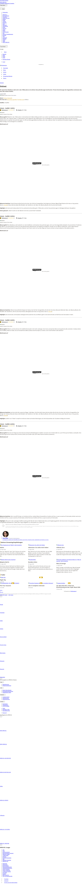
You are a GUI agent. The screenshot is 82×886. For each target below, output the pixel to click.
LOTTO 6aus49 (6, 706)
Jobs (3, 859)
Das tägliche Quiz (6, 710)
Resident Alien (32, 562)
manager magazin (6, 852)
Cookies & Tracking (7, 871)
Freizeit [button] (2, 701)
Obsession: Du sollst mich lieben (38, 547)
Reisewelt (5, 712)
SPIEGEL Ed (5, 861)
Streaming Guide (6, 709)
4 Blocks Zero (60, 547)
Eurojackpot (5, 703)
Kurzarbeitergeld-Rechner (8, 691)
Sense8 (5, 205)
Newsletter (5, 872)
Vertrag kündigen (6, 869)
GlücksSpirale (5, 705)
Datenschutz (5, 864)
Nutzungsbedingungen (7, 867)
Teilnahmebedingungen (7, 868)
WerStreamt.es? (73, 591)
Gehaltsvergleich (6, 697)
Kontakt (4, 873)
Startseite (5, 68)
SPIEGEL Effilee (6, 854)
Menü (5, 52)
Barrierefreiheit (6, 865)
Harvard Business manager (8, 853)
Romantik (9, 98)
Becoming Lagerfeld (12, 99)
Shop (4, 850)
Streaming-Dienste (7, 76)
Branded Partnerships (7, 857)
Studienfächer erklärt (7, 692)
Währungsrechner (6, 699)
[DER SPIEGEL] (4, 6)
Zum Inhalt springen (4, 0)
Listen (4, 74)
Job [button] (1, 687)
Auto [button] (1, 682)
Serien (4, 72)
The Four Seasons (5, 586)
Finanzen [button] (2, 694)
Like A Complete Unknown (36, 586)
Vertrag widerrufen (6, 870)
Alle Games (10, 594)
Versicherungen (6, 698)
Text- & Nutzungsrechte (7, 876)
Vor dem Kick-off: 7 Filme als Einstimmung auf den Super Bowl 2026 (68, 586)
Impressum (5, 863)
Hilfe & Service (6, 875)
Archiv (1, 590)
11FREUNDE (5, 855)
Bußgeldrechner (6, 684)
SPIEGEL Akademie (7, 860)
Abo (3, 849)
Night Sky (3, 580)
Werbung (4, 856)
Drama (5, 98)
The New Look (20, 99)
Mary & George (61, 563)
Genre (4, 78)
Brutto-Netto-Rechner (7, 690)
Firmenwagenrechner (7, 685)
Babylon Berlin (4, 562)
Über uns (1, 592)
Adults (2, 547)
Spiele (4, 708)
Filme (4, 70)
